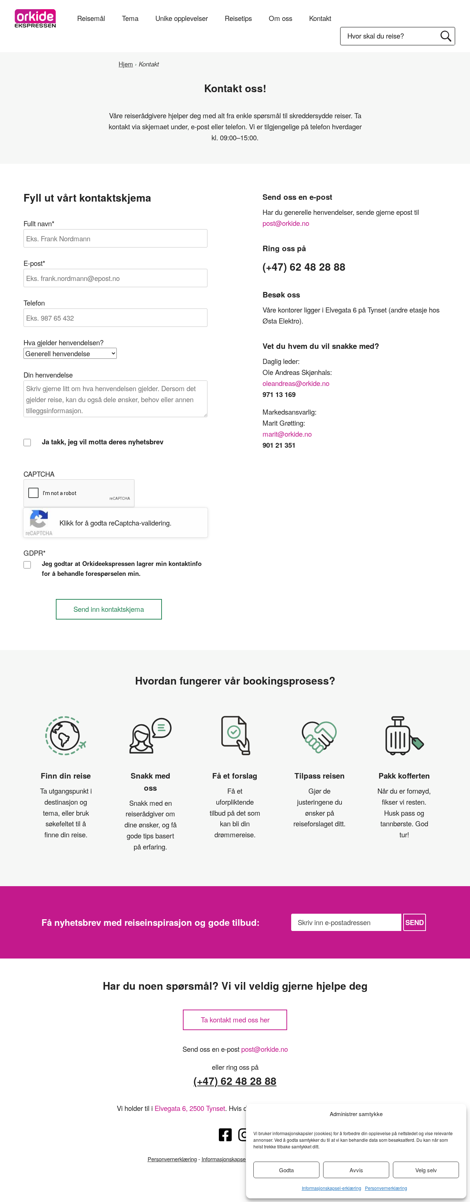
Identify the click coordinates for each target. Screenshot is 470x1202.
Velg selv (426, 1170)
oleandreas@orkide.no (296, 383)
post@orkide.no (286, 223)
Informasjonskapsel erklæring (236, 1159)
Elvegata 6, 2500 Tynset (190, 1108)
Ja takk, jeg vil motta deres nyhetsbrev (102, 442)
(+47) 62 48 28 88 (235, 1080)
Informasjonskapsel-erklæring (331, 1188)
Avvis (356, 1170)
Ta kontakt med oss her (235, 1019)
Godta (286, 1170)
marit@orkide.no (287, 433)
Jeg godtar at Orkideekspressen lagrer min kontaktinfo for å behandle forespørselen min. (122, 568)
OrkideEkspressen (35, 18)
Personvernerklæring (386, 1188)
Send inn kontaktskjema (108, 609)
